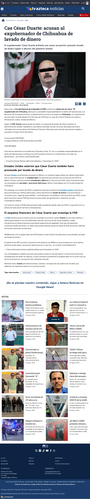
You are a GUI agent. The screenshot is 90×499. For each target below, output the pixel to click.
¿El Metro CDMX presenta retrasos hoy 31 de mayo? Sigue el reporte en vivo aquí (78, 422)
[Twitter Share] (80, 104)
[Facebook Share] (76, 104)
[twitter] (36, 451)
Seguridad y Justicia (66, 272)
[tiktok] (43, 451)
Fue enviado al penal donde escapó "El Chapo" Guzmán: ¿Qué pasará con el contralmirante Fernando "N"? (34, 351)
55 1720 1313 (48, 473)
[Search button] (83, 9)
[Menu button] (7, 9)
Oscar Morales (23, 105)
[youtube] (47, 451)
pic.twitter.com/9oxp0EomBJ (28, 157)
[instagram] (40, 451)
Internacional (27, 272)
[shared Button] (84, 104)
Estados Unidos (40, 272)
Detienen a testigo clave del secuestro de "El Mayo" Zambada (78, 375)
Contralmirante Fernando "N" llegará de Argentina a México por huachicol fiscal (34, 375)
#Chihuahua (38, 234)
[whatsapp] (54, 451)
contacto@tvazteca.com (52, 471)
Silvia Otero (15, 105)
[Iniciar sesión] (87, 3)
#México (54, 242)
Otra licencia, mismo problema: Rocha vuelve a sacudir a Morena (33, 303)
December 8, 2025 (51, 161)
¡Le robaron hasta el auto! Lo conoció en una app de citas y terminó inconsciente (79, 303)
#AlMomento (9, 234)
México (52, 272)
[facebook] (50, 451)
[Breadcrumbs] (4, 20)
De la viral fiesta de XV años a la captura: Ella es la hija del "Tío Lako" (34, 399)
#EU (18, 242)
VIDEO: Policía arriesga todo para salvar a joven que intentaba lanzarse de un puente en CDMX (78, 351)
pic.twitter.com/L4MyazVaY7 (64, 245)
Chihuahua (80, 272)
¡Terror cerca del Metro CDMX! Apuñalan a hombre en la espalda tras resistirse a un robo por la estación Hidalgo (79, 327)
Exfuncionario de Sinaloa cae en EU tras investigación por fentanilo (33, 327)
